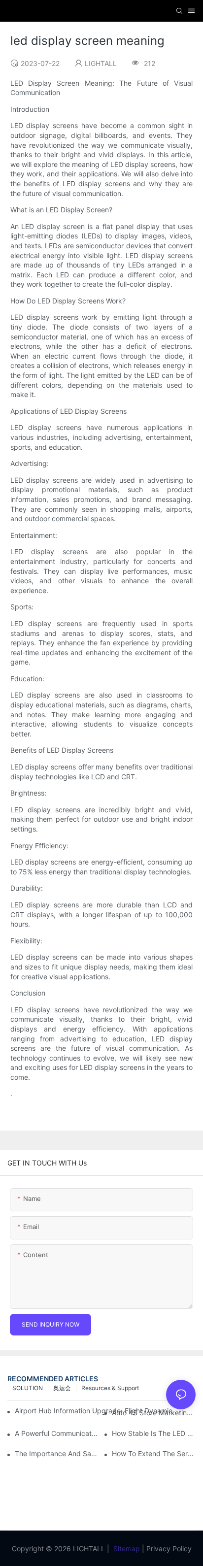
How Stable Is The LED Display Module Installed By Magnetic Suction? (154, 1433)
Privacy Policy (169, 1548)
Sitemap (126, 1548)
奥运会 (62, 1388)
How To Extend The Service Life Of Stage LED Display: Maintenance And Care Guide (154, 1453)
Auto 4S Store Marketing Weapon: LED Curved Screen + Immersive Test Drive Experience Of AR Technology (154, 1412)
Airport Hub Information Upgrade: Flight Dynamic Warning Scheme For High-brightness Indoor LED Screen (98, 1410)
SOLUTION (27, 1388)
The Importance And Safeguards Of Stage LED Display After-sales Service (57, 1453)
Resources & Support (110, 1388)
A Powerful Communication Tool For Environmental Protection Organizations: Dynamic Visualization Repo (57, 1433)
